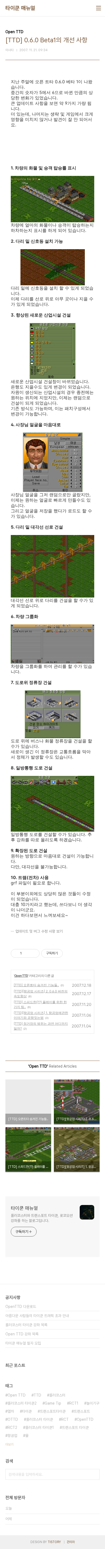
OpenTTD (85, 1419)
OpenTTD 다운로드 (20, 1306)
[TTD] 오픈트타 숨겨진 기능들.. (36, 985)
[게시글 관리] (33, 953)
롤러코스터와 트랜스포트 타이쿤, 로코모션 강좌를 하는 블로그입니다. (42, 1218)
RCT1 (73, 1403)
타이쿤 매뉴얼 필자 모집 (23, 1343)
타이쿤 (27, 1411)
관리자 (71, 1542)
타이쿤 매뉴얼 (20, 8)
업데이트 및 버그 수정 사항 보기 (39, 931)
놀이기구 (92, 1403)
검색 (94, 1474)
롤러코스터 (57, 1395)
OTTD (13, 1419)
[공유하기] (26, 953)
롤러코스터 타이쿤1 (39, 1427)
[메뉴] (98, 8)
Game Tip (53, 1403)
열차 (11, 1411)
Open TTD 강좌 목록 (21, 1334)
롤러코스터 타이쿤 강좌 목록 (26, 1325)
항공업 (12, 1435)
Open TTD (21, 976)
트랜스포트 (82, 1411)
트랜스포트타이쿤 (53, 1411)
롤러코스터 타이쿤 (39, 1419)
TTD (37, 1395)
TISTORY (54, 1542)
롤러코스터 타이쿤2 (22, 1403)
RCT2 (12, 1427)
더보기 (9, 1444)
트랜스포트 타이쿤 (75, 1427)
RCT (65, 1419)
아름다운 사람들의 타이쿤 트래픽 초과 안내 (37, 1316)
